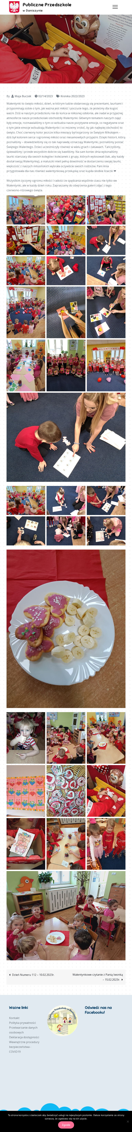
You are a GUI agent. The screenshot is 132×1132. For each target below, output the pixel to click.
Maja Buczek (23, 96)
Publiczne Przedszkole (47, 5)
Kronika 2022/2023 (72, 96)
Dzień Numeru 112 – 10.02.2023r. (33, 975)
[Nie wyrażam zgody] (127, 1121)
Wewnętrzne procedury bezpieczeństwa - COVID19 (24, 1047)
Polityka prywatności (22, 1023)
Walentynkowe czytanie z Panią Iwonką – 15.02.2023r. (98, 977)
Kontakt (14, 1018)
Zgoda (66, 1125)
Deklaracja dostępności (24, 1037)
